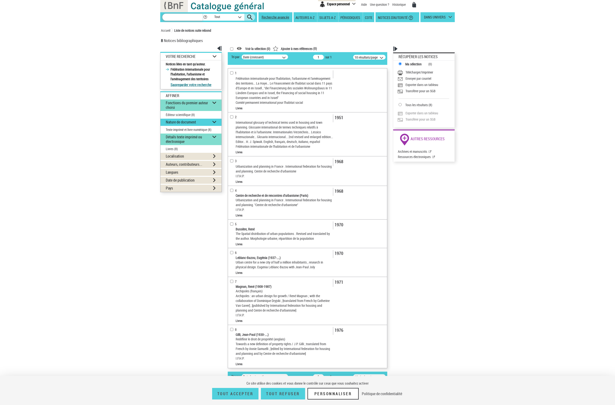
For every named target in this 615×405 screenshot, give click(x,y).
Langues (172, 172)
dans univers (435, 18)
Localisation (175, 156)
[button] (205, 17)
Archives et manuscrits (412, 151)
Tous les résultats (416, 105)
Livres (172, 149)
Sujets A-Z (327, 17)
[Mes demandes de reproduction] (414, 5)
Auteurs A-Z (304, 17)
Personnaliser (333, 393)
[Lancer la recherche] (250, 17)
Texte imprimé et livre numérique (188, 129)
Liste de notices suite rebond (192, 30)
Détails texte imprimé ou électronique (184, 139)
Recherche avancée (275, 17)
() (299, 48)
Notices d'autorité (392, 17)
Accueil (165, 30)
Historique (399, 4)
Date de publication (180, 180)
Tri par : (236, 57)
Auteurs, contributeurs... (184, 164)
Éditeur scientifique (180, 114)
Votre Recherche (181, 56)
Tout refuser (283, 393)
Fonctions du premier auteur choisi (187, 105)
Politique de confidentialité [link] (382, 393)
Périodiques (350, 17)
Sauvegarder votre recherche (191, 84)
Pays (169, 188)
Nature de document (181, 122)
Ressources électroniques (414, 156)
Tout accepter (235, 393)
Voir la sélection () (257, 48)
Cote (368, 17)
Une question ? (380, 4)
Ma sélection (413, 64)
